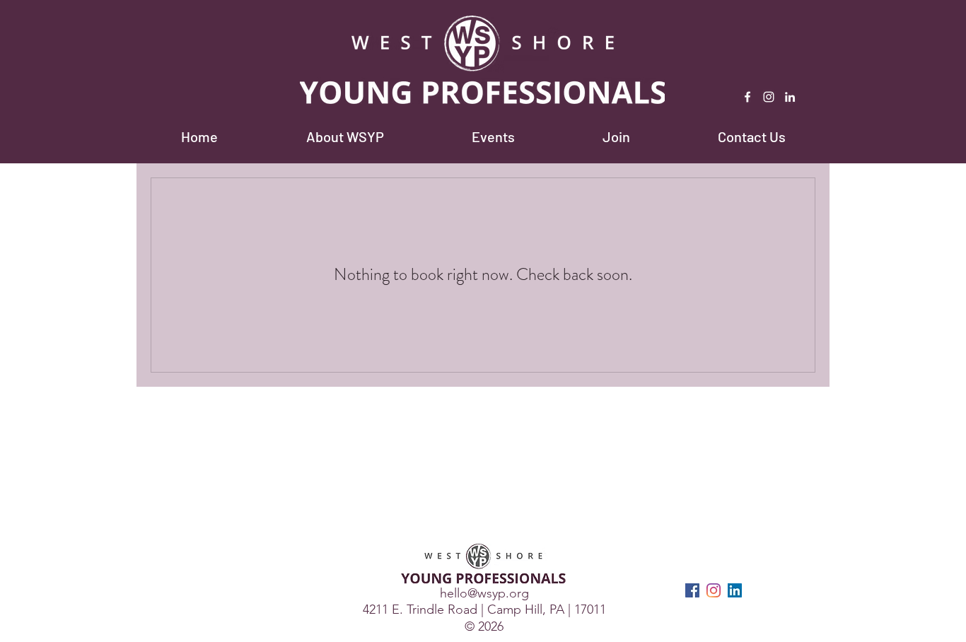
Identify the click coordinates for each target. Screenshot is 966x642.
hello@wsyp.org (484, 593)
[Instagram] (769, 97)
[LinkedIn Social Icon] (735, 590)
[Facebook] (747, 97)
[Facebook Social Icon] (692, 590)
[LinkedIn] (790, 97)
